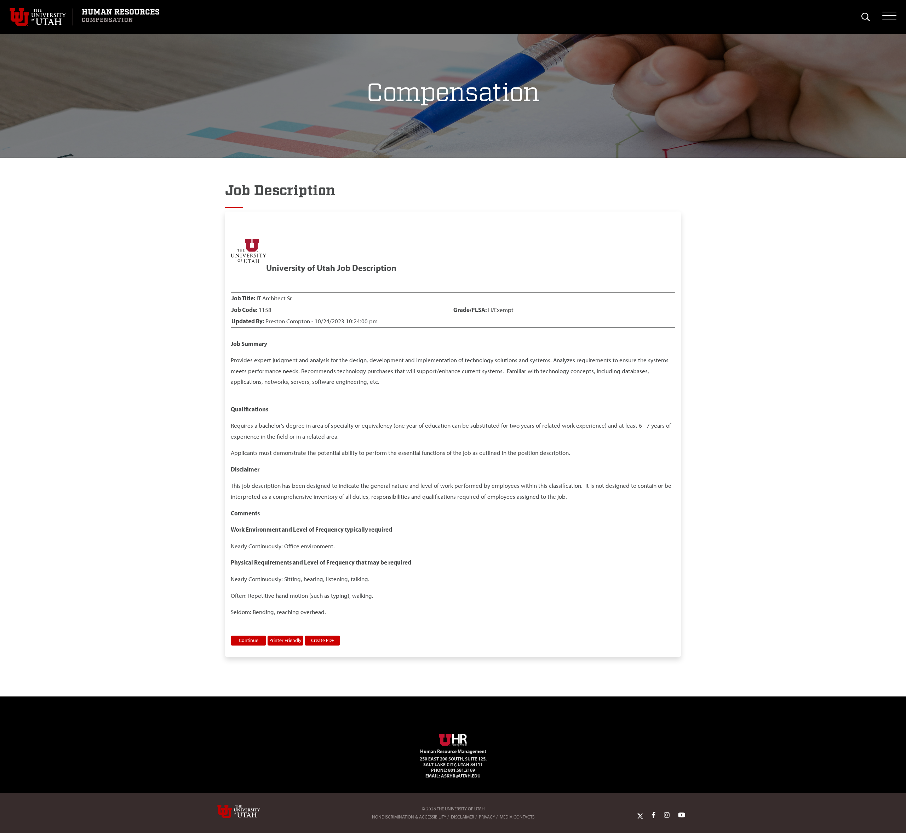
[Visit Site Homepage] (453, 738)
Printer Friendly (285, 640)
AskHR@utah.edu (461, 776)
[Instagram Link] (667, 815)
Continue (248, 640)
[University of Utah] (248, 811)
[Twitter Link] (640, 815)
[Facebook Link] (653, 815)
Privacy (487, 817)
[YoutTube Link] (681, 815)
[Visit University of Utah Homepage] (41, 17)
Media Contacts (517, 817)
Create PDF (322, 640)
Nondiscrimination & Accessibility (409, 817)
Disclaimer (462, 817)
